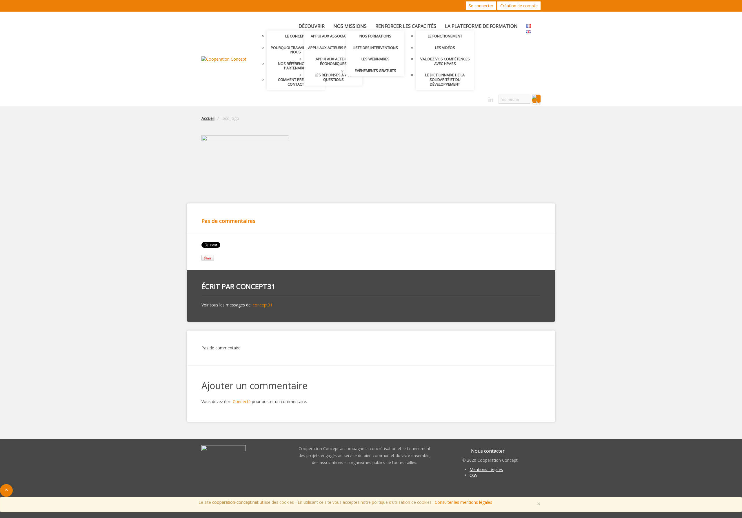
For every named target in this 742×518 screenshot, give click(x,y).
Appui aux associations (333, 36)
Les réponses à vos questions (333, 77)
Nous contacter (488, 451)
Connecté (242, 401)
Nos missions (350, 26)
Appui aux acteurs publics (333, 47)
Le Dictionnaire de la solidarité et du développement (445, 79)
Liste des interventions (375, 47)
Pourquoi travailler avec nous (296, 50)
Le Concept (295, 36)
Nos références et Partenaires (295, 66)
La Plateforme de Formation (481, 26)
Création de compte (519, 5)
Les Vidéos (445, 47)
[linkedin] (490, 99)
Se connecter (481, 5)
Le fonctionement (445, 36)
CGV (473, 475)
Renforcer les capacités (405, 26)
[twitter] (470, 98)
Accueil (207, 118)
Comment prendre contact (295, 82)
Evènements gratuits (375, 70)
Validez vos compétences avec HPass (445, 61)
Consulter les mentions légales (463, 502)
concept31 (255, 286)
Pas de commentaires (228, 220)
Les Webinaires (375, 59)
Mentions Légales (486, 469)
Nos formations (375, 36)
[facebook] (480, 98)
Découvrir (312, 26)
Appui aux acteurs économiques (333, 61)
